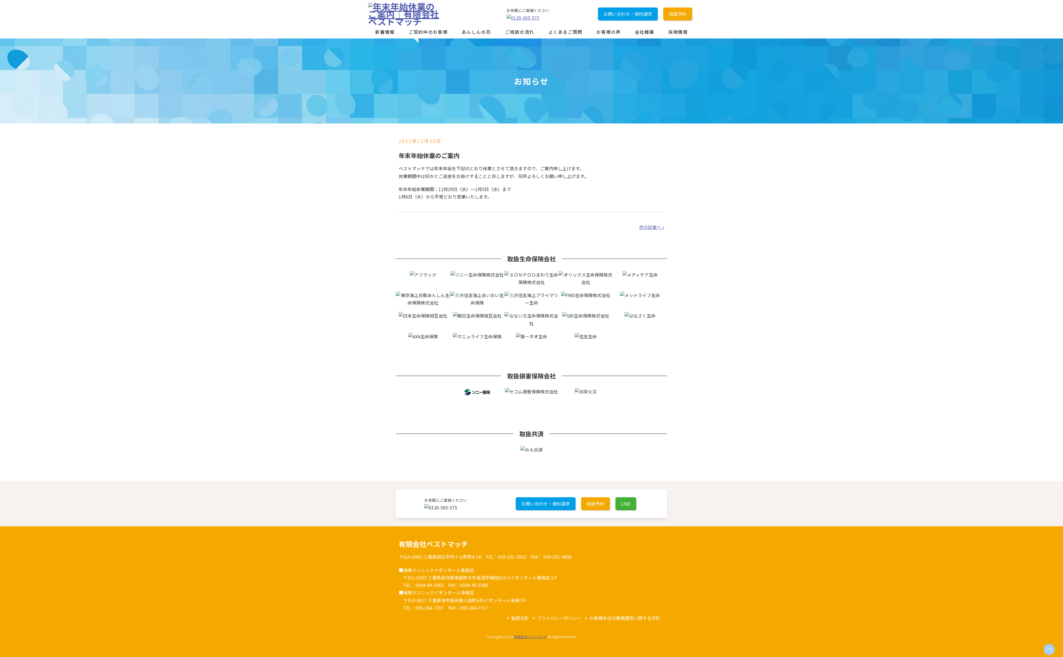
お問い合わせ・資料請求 (627, 14)
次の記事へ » (651, 227)
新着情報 (384, 32)
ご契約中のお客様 (428, 32)
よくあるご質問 (565, 32)
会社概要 (644, 32)
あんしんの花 (476, 32)
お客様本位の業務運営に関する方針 (624, 618)
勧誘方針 (520, 618)
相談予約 (678, 14)
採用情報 (678, 32)
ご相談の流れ (519, 32)
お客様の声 (608, 32)
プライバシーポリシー (559, 618)
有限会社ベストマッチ (530, 636)
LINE (626, 503)
